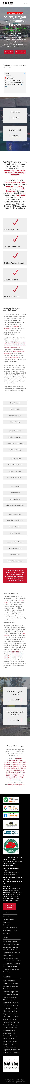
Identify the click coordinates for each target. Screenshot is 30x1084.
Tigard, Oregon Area (9, 1039)
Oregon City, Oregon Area (10, 1025)
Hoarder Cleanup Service (10, 958)
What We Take (7, 933)
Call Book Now (20, 52)
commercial (7, 328)
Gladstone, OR (15, 768)
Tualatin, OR (19, 778)
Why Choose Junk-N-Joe (10, 930)
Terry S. (7, 73)
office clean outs (21, 346)
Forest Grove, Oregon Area (11, 1003)
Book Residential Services (10, 872)
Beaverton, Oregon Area (10, 983)
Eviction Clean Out (8, 955)
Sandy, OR (10, 762)
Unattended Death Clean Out (12, 961)
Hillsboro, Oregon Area (10, 1011)
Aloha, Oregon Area (9, 981)
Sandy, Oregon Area (9, 1033)
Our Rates (6, 925)
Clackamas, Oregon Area (10, 986)
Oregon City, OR (13, 774)
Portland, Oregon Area (10, 1027)
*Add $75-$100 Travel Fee (15, 13)
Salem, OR (11, 785)
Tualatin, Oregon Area (9, 1044)
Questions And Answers (10, 928)
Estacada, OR (15, 764)
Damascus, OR (17, 762)
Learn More (15, 118)
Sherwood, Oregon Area (10, 1036)
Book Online (9, 52)
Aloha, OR (9, 766)
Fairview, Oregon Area (9, 1000)
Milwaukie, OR (12, 772)
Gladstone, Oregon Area (10, 1005)
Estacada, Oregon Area (10, 997)
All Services (6, 972)
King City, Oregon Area (10, 1014)
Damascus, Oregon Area (10, 992)
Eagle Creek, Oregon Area (10, 994)
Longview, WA (20, 785)
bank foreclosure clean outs (12, 348)
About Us (6, 916)
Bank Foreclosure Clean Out (11, 952)
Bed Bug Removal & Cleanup (11, 964)
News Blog (6, 922)
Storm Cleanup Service (10, 966)
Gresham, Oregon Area (10, 1008)
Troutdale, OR (13, 760)
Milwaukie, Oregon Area (10, 1019)
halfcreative (21, 1082)
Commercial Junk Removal (11, 944)
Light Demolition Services (10, 947)
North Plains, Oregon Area (11, 1022)
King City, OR (12, 770)
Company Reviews (8, 919)
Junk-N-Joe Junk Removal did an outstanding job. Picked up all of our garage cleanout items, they (14, 83)
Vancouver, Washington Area (12, 1052)
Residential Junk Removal (10, 941)
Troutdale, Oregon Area (10, 1041)
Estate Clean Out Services (10, 950)
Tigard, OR (12, 778)
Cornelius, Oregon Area (10, 989)
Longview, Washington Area (11, 1050)
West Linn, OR (12, 776)
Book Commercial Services (11, 874)
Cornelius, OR (17, 766)
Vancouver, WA (16, 780)
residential (15, 326)
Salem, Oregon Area (9, 1030)
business (6, 602)
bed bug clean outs (12, 357)
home (21, 600)
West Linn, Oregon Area (10, 1047)
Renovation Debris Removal (11, 969)
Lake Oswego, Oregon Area (11, 1016)
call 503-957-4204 (16, 652)
